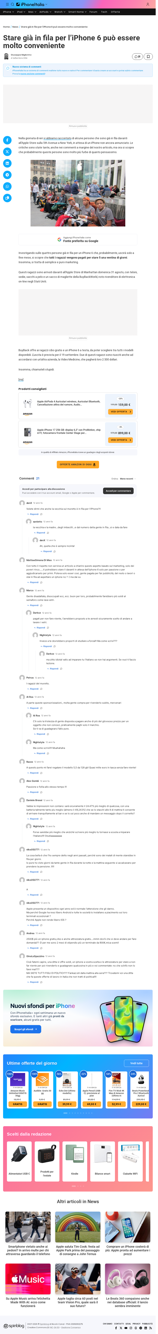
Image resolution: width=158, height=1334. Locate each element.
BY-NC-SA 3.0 (53, 1327)
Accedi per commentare (118, 490)
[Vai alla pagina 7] (83, 1113)
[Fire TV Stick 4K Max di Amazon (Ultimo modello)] (116, 1079)
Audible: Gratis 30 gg (42, 1091)
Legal (128, 1323)
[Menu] (7, 4)
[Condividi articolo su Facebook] (7, 140)
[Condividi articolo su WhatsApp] (7, 186)
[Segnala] (41, 514)
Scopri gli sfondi (23, 1029)
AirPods (44, 11)
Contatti (119, 1323)
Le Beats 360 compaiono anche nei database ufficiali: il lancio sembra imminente (127, 1302)
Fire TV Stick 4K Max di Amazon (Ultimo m (116, 1093)
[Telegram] (141, 1328)
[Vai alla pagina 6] (80, 1113)
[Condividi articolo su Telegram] (7, 175)
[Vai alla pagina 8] (86, 1113)
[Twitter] (121, 1328)
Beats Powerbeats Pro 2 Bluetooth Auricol (141, 1093)
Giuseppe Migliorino (21, 54)
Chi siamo (107, 1323)
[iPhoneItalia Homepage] (30, 4)
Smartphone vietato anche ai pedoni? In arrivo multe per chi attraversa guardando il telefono (28, 1250)
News (15, 26)
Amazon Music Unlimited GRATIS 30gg (17, 1093)
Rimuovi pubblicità (78, 126)
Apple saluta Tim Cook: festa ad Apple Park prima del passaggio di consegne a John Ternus (78, 1250)
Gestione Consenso (71, 1327)
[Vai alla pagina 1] (65, 1113)
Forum (93, 11)
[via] (21, 379)
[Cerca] (12, 4)
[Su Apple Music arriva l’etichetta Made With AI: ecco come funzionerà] (28, 1279)
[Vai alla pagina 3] (72, 1113)
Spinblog (44, 1324)
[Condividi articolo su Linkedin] (7, 163)
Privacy (136, 1323)
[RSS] (151, 1328)
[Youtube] (126, 1328)
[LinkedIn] (146, 1328)
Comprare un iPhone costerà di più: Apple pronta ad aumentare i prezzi (127, 1250)
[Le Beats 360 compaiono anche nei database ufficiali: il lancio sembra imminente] (127, 1279)
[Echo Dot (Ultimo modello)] (67, 1079)
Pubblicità (147, 1323)
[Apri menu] (46, 4)
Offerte (115, 11)
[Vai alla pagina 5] (78, 1113)
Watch (58, 11)
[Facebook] (116, 1328)
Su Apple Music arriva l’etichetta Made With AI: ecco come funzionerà (28, 1302)
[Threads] (136, 1328)
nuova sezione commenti (32, 73)
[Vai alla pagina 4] (75, 1113)
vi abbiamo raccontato (57, 138)
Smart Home (76, 11)
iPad (20, 11)
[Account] (148, 4)
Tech (104, 11)
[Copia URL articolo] (7, 198)
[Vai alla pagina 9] (89, 1113)
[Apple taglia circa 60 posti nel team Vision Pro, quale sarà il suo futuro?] (77, 1279)
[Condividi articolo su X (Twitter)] (7, 152)
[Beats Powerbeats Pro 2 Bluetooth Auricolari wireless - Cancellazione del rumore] (141, 1079)
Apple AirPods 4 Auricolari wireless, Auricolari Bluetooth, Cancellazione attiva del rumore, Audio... (68, 403)
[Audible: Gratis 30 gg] (42, 1079)
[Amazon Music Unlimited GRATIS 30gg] (17, 1079)
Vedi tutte (136, 1063)
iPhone (7, 11)
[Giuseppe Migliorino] (6, 56)
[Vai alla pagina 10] (91, 1113)
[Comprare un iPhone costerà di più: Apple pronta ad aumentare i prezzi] (127, 1227)
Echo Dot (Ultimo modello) (67, 1091)
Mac (31, 11)
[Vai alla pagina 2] (69, 1113)
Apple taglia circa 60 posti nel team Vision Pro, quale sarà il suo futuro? (78, 1302)
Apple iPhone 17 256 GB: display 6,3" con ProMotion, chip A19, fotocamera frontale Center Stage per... (69, 431)
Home (6, 26)
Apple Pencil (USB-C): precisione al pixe (92, 1093)
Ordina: (114, 478)
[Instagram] (131, 1328)
